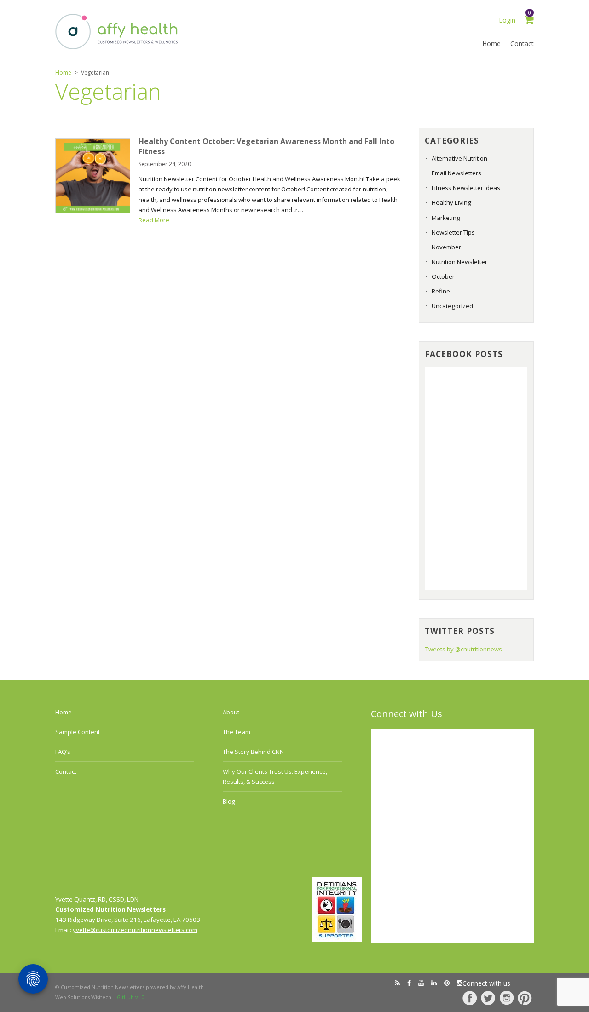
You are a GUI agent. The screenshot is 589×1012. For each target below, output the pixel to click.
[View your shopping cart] (529, 21)
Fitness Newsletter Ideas (466, 188)
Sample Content (77, 732)
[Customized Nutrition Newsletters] (117, 47)
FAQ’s (62, 752)
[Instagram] (506, 998)
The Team (236, 732)
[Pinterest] (525, 998)
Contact (522, 43)
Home (491, 43)
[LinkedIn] (434, 983)
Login (507, 20)
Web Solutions (83, 997)
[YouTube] (421, 983)
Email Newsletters (456, 173)
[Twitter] (488, 998)
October (443, 276)
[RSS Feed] (397, 983)
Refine (441, 291)
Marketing (446, 217)
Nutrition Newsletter (459, 262)
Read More (154, 220)
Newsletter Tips (453, 232)
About (231, 712)
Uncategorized (452, 306)
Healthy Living (451, 202)
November (446, 247)
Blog (229, 801)
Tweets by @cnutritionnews (463, 649)
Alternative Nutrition (459, 158)
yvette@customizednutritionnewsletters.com (135, 930)
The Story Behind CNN (253, 752)
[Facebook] (469, 998)
